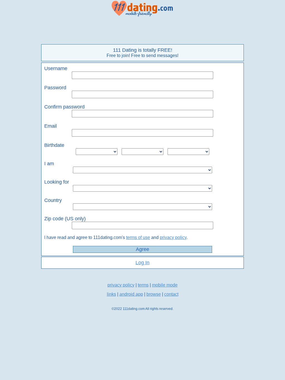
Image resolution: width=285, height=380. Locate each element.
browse (153, 294)
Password (55, 87)
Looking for (56, 182)
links (111, 294)
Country (53, 200)
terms (143, 285)
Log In (142, 262)
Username (55, 68)
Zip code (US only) (65, 218)
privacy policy (173, 237)
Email (50, 126)
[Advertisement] (142, 30)
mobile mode (165, 285)
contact (171, 294)
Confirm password (64, 107)
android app (131, 294)
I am (49, 163)
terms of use (138, 237)
